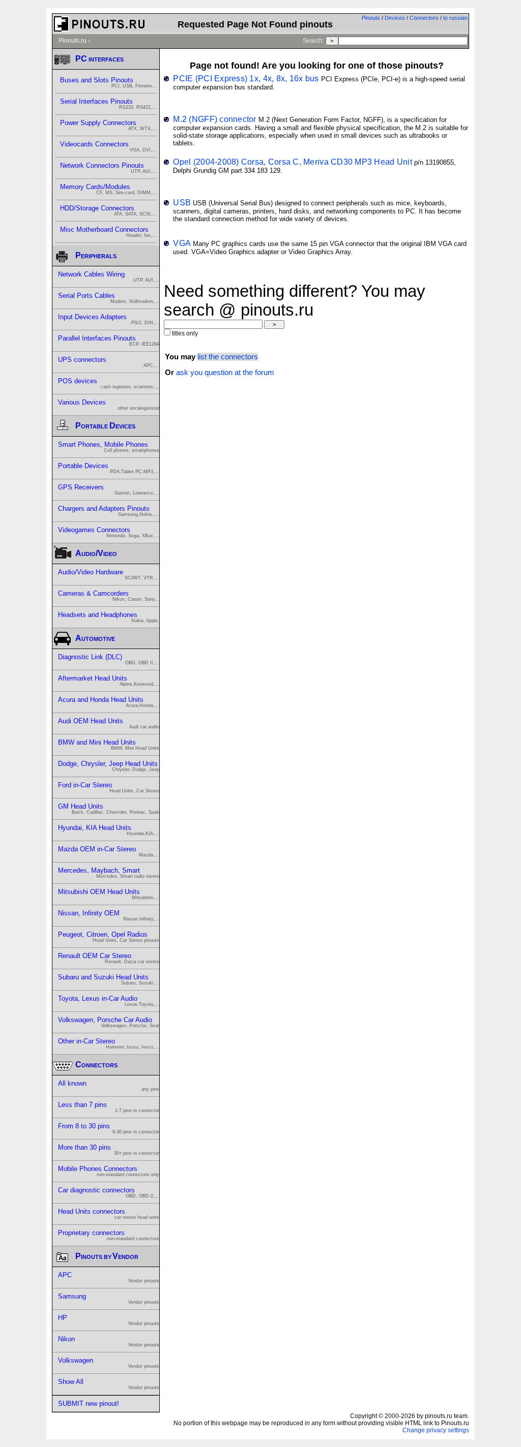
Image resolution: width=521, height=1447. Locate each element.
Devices (395, 18)
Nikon (108, 1341)
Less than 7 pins (108, 1107)
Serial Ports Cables (108, 298)
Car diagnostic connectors (108, 1192)
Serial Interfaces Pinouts (108, 104)
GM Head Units (108, 809)
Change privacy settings (435, 1430)
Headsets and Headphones (108, 617)
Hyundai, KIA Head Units (108, 830)
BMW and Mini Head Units (108, 744)
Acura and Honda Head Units (108, 702)
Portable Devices (108, 468)
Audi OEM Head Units (108, 723)
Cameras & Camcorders (108, 596)
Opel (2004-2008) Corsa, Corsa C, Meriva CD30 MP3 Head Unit (292, 161)
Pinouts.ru (72, 40)
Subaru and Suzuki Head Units (108, 979)
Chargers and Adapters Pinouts (108, 511)
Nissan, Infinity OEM (108, 915)
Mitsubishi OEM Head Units (108, 894)
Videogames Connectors (108, 532)
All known (108, 1086)
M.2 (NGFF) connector (214, 119)
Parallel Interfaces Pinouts (108, 340)
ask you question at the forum (225, 372)
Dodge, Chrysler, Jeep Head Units (108, 766)
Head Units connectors (108, 1214)
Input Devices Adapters (108, 319)
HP (108, 1320)
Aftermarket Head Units (108, 680)
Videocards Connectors (108, 146)
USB (182, 202)
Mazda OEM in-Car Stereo (108, 851)
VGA (182, 243)
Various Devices (108, 404)
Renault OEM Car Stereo (108, 958)
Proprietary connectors (108, 1235)
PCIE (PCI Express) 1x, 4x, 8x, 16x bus (246, 78)
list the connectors (227, 357)
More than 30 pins (108, 1150)
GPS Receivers (108, 489)
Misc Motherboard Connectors (108, 232)
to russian (455, 18)
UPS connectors (108, 362)
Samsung (108, 1298)
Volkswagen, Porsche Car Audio (108, 1022)
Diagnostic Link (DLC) (108, 659)
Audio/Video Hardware (108, 574)
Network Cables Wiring (108, 276)
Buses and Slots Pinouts (108, 82)
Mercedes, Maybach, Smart (108, 873)
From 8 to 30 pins (108, 1128)
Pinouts (371, 18)
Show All (108, 1384)
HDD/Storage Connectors (108, 210)
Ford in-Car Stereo (108, 787)
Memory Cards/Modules (108, 189)
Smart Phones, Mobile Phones (108, 447)
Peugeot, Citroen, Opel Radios (108, 937)
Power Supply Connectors (108, 125)
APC (108, 1277)
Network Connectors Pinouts (108, 168)
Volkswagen (108, 1363)
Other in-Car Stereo (108, 1043)
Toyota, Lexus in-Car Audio (108, 1001)
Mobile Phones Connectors (108, 1171)
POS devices (108, 383)
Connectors (424, 18)
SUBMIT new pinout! (88, 1403)
